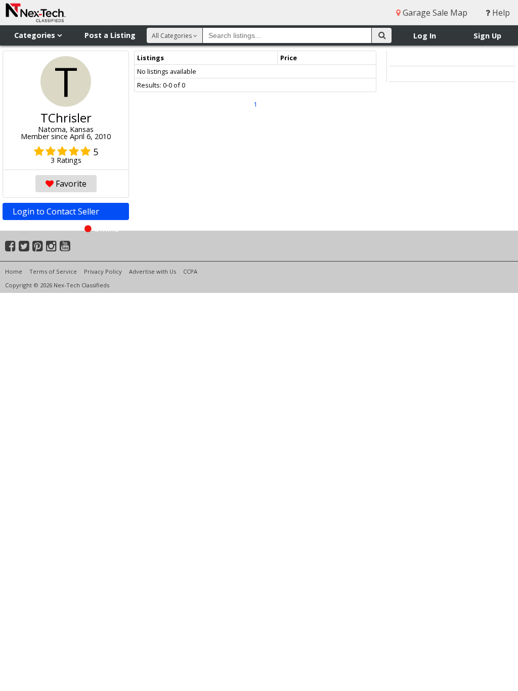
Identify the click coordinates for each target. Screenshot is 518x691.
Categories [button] (35, 35)
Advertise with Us (152, 271)
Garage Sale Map (434, 12)
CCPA (190, 271)
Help (500, 12)
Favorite (70, 183)
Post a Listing (110, 35)
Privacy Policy (103, 271)
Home (13, 271)
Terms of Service (53, 271)
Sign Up (487, 35)
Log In (424, 35)
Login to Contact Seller (66, 213)
